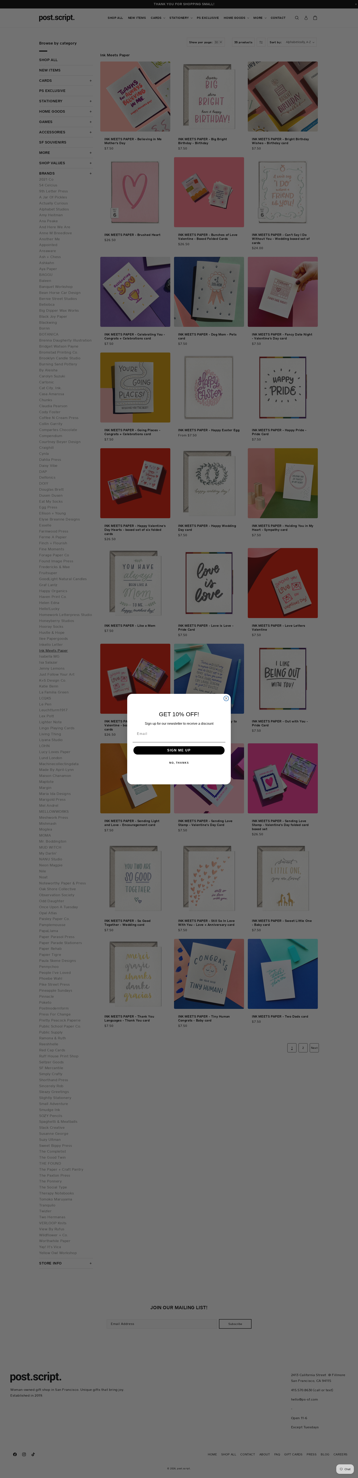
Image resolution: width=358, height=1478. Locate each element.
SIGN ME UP (179, 750)
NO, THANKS (179, 762)
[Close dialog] (226, 698)
